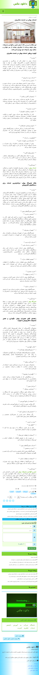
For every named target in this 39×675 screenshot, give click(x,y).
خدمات (33, 493)
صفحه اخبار (18, 636)
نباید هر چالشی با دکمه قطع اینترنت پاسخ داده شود (26, 514)
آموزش (18, 491)
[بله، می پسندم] (18, 497)
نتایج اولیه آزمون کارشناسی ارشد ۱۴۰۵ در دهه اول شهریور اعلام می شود (21, 511)
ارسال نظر (31, 548)
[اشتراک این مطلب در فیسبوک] (10, 500)
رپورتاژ (25, 491)
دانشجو (9, 625)
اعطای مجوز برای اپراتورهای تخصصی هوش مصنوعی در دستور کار (23, 560)
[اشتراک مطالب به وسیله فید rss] (4, 500)
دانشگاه (32, 625)
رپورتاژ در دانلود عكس (33, 668)
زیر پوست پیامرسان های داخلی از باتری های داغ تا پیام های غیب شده (23, 562)
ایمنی (11, 491)
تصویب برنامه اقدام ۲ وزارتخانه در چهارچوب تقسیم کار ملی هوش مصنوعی (21, 516)
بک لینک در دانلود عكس (33, 666)
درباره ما (36, 664)
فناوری (26, 628)
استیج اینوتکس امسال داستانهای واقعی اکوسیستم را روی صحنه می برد (22, 576)
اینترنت (19, 628)
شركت (26, 625)
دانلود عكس (20, 3)
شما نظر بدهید (33, 557)
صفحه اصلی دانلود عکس (11, 638)
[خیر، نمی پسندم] (10, 497)
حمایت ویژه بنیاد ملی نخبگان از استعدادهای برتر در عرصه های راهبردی (22, 565)
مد (20, 625)
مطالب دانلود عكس (34, 670)
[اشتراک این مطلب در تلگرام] (13, 500)
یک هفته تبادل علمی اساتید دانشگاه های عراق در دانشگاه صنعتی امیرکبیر (22, 509)
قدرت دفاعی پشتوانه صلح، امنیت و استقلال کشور (26, 579)
